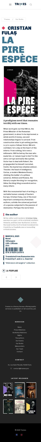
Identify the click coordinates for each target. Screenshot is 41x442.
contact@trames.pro (21, 368)
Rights (19, 335)
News (20, 327)
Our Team (19, 349)
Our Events (20, 341)
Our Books (19, 19)
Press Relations (19, 330)
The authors (19, 338)
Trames (7, 19)
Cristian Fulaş (16, 30)
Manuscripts (19, 346)
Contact (20, 351)
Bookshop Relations (20, 332)
